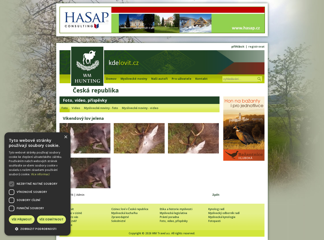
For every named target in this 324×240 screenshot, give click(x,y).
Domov (111, 79)
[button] (37, 229)
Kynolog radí (216, 209)
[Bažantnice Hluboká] (243, 160)
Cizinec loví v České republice (129, 209)
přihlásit (237, 46)
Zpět (216, 195)
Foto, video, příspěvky (174, 221)
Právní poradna (169, 217)
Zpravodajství (120, 217)
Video (76, 108)
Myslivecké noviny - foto (101, 108)
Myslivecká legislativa (173, 213)
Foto (64, 108)
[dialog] (37, 184)
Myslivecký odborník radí (224, 213)
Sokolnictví (118, 221)
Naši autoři (159, 79)
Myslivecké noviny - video (140, 108)
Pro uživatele (181, 79)
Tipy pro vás (70, 217)
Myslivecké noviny (134, 79)
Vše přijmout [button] (22, 219)
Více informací (40, 174)
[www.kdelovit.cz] (87, 67)
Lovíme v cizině (72, 213)
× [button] (65, 137)
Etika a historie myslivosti (176, 209)
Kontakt (201, 79)
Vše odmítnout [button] (51, 219)
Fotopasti (214, 221)
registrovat (256, 46)
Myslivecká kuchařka (124, 213)
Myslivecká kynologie (221, 217)
